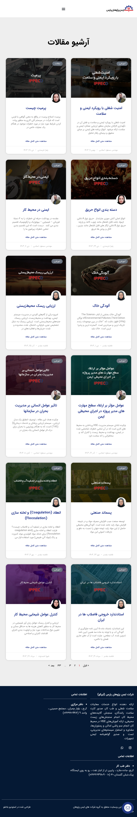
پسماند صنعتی (101, 512)
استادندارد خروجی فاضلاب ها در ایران (101, 617)
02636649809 (97, 775)
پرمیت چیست (36, 108)
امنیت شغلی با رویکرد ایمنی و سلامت (101, 110)
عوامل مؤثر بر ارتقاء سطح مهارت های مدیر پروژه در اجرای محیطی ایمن (101, 411)
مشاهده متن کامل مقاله (101, 141)
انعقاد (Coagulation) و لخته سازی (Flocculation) (36, 515)
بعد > (51, 665)
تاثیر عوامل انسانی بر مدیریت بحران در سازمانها (36, 408)
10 (108, 775)
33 (59, 665)
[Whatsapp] (122, 747)
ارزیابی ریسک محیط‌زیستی (36, 306)
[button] (63, 9)
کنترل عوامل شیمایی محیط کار (36, 614)
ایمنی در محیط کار (36, 209)
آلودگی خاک (101, 306)
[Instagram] (130, 747)
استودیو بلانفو (9, 807)
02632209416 (71, 713)
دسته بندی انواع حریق (101, 209)
